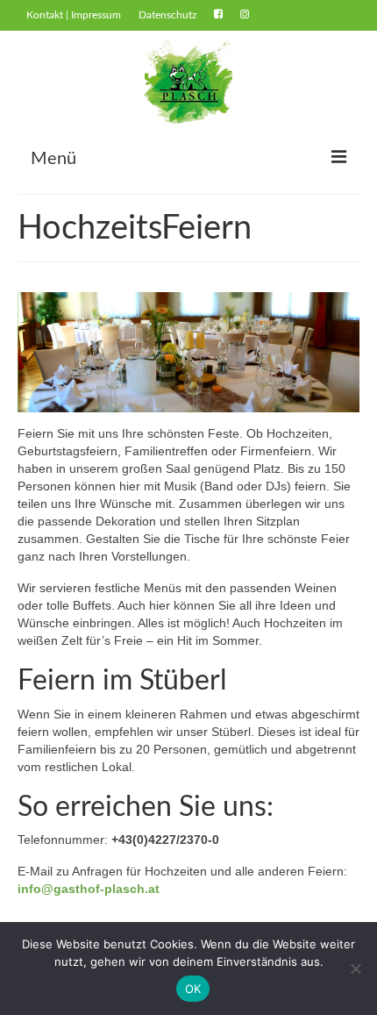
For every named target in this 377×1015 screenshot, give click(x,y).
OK (193, 989)
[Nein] (355, 968)
